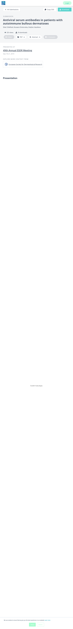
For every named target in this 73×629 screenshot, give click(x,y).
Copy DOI (50, 9)
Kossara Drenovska (21, 27)
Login (67, 3)
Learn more (47, 620)
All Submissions (12, 9)
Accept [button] (32, 624)
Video (10, 37)
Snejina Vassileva (34, 27)
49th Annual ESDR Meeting (17, 50)
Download (65, 9)
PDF (21, 37)
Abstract (35, 37)
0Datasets (51, 37)
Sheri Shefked (8, 27)
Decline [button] (40, 624)
